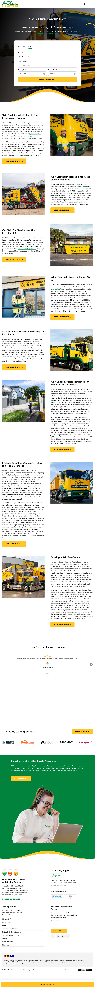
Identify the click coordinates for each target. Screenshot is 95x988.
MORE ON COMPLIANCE (13, 899)
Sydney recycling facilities (27, 249)
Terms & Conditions (9, 929)
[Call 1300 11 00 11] (84, 3)
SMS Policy (6, 938)
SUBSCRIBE (59, 930)
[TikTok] (67, 936)
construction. (55, 289)
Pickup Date (52, 70)
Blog (4, 925)
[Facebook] (53, 936)
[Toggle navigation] (91, 4)
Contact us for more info (47, 33)
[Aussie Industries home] (10, 4)
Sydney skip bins (35, 134)
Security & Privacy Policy (11, 935)
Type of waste (22, 61)
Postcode (21, 53)
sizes (52, 400)
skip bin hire (81, 187)
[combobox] (47, 57)
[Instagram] (58, 936)
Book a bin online (13, 161)
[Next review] (91, 664)
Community (6, 922)
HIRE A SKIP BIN (81, 731)
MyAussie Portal (8, 919)
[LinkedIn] (62, 936)
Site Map (5, 945)
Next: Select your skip (47, 80)
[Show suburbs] (75, 57)
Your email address (58, 921)
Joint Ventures (7, 942)
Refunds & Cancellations (11, 932)
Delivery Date (22, 70)
